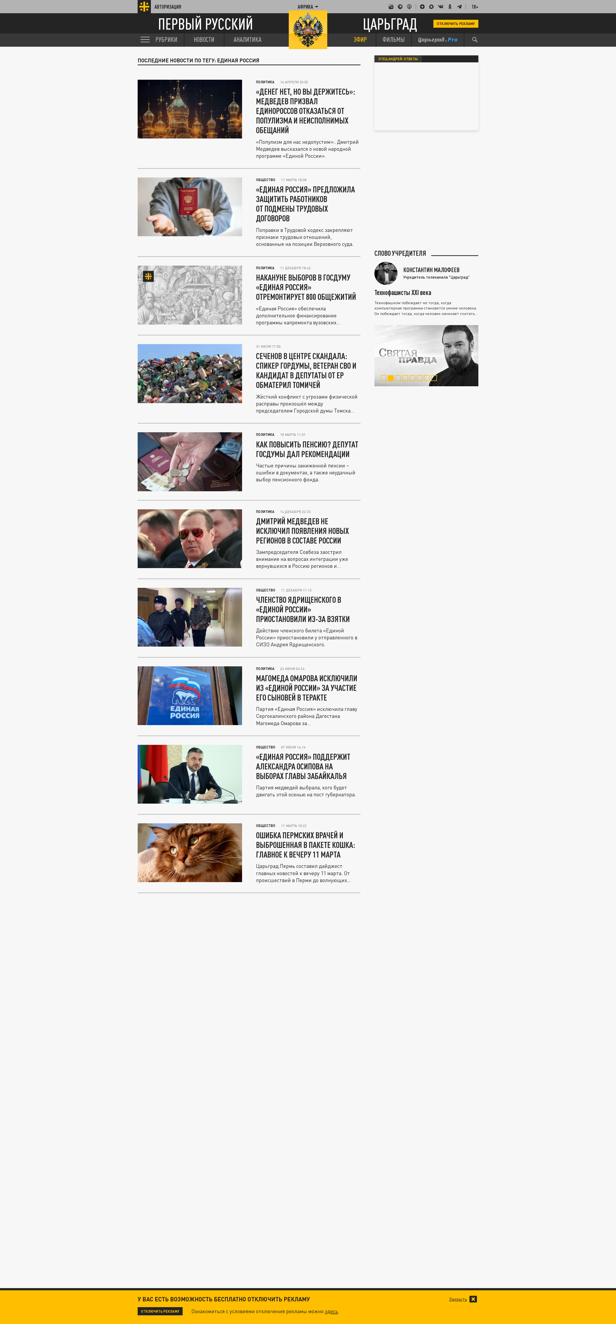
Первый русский (205, 23)
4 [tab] (406, 378)
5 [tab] (413, 378)
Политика (265, 82)
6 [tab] (420, 378)
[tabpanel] (426, 355)
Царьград (390, 23)
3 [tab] (399, 378)
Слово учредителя (400, 253)
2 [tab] (391, 378)
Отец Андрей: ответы (398, 59)
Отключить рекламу (456, 23)
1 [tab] (384, 378)
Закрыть (458, 1299)
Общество (265, 179)
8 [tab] (435, 378)
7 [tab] (427, 378)
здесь (331, 1311)
